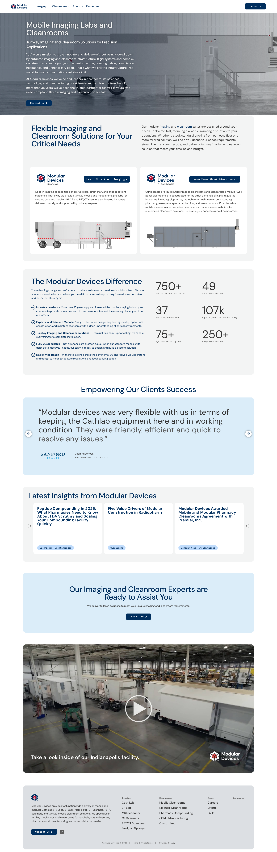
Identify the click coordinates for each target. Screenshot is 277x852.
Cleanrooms (59, 6)
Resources (92, 6)
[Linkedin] (62, 832)
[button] (28, 434)
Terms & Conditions (142, 843)
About (76, 6)
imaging (165, 127)
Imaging (41, 6)
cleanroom (184, 127)
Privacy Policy (166, 843)
